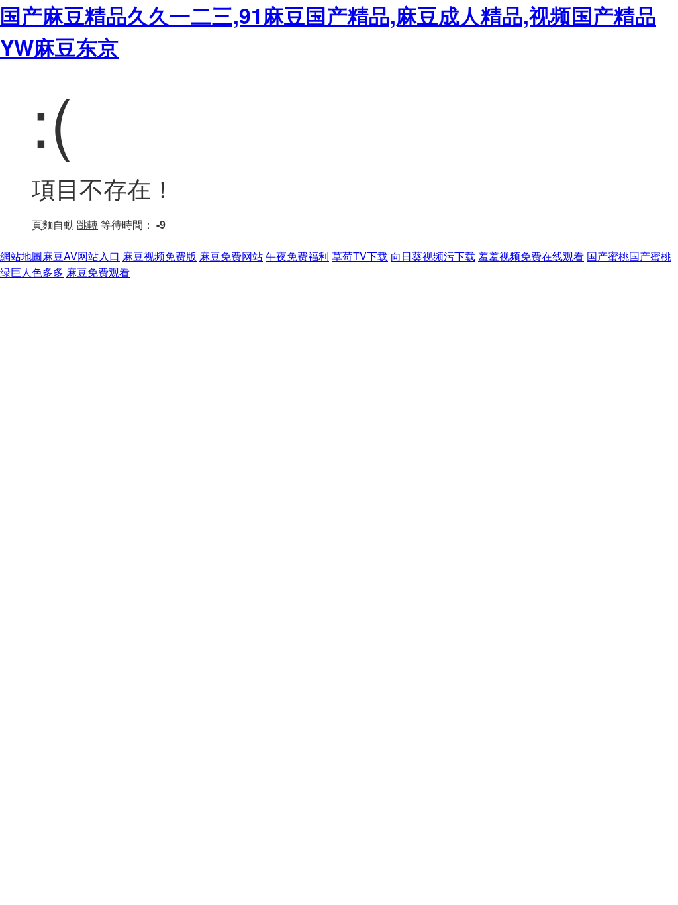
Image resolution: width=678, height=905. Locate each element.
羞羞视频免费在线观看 (531, 256)
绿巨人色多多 (32, 272)
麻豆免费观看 (98, 272)
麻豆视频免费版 (159, 256)
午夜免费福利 (297, 256)
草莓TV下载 (360, 256)
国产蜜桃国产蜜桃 (629, 256)
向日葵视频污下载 (433, 256)
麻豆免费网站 (231, 256)
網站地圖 (21, 256)
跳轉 (87, 224)
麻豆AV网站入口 (81, 256)
